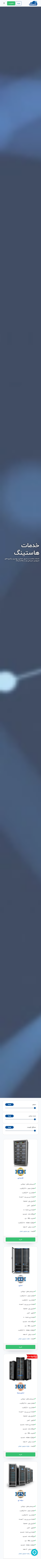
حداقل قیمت (22, 1127)
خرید (20, 1239)
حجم (22, 1104)
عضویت (11, 3)
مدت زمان (22, 1116)
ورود (18, 3)
